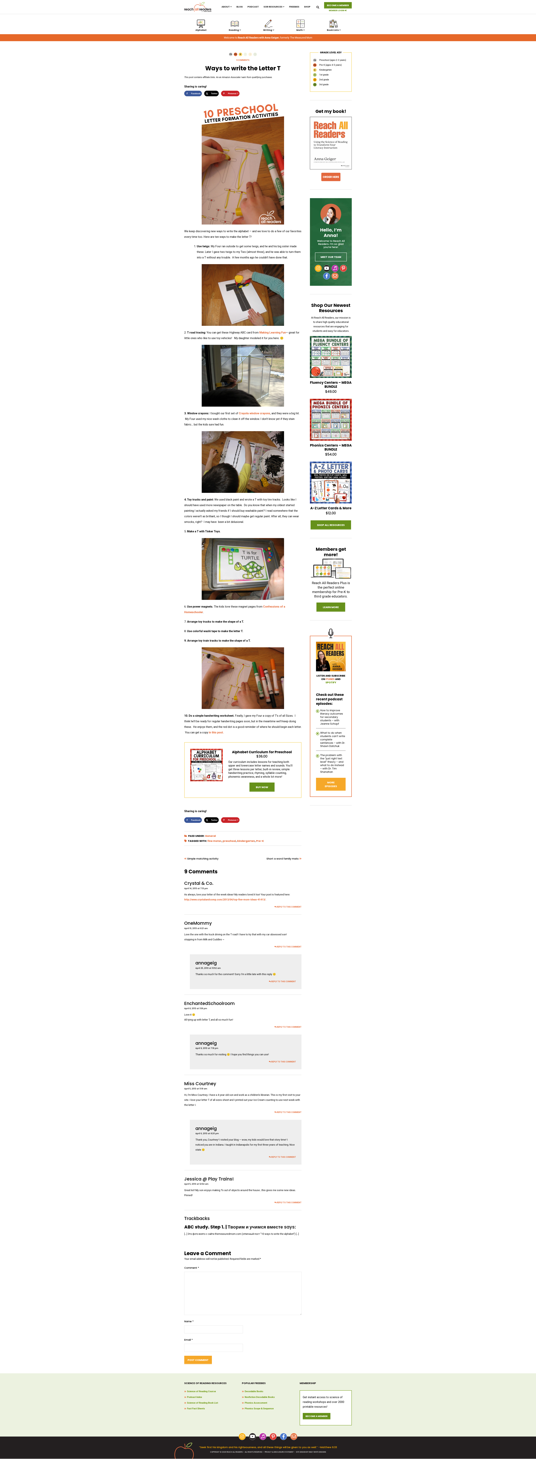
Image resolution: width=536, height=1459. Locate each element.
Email (188, 1340)
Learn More (331, 607)
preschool (229, 841)
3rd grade (321, 84)
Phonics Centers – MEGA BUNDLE (331, 447)
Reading (234, 29)
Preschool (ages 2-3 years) (330, 60)
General (210, 836)
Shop (307, 6)
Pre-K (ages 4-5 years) (328, 65)
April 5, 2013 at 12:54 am (196, 1184)
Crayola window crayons (254, 413)
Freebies (294, 6)
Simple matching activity (202, 858)
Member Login (337, 10)
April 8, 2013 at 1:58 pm (195, 1008)
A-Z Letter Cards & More (330, 508)
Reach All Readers (198, 7)
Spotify (331, 682)
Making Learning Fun (272, 332)
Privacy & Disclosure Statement (279, 1452)
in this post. (216, 732)
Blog (239, 6)
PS (231, 54)
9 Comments (242, 60)
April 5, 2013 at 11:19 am (195, 1088)
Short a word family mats (282, 858)
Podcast (253, 6)
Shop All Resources (331, 525)
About (226, 6)
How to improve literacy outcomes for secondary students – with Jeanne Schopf (331, 717)
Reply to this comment (289, 907)
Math (299, 29)
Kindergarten (323, 70)
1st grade (321, 74)
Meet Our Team (331, 257)
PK (235, 54)
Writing (267, 29)
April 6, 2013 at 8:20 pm (207, 1133)
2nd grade (321, 79)
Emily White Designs (317, 1452)
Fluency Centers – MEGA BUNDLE (331, 384)
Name (189, 1321)
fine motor (214, 841)
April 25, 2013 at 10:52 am (208, 968)
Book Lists (333, 29)
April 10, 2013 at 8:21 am (196, 928)
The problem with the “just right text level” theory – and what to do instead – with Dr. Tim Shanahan (332, 763)
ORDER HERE (331, 177)
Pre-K (260, 841)
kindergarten (246, 841)
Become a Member (338, 5)
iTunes (330, 679)
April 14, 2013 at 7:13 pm (196, 888)
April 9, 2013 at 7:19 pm (206, 1048)
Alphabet (201, 29)
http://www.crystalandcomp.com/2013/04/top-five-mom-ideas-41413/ (225, 899)
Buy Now (262, 787)
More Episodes (331, 784)
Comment (191, 1268)
